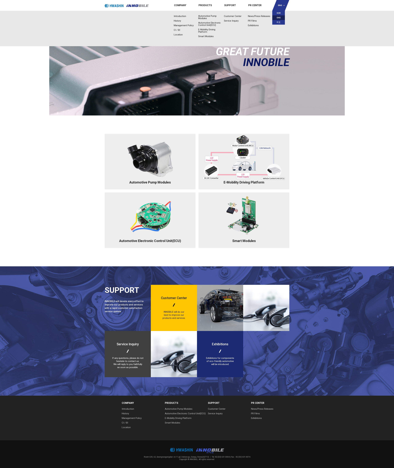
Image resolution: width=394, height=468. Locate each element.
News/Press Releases (259, 16)
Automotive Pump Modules (207, 17)
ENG (280, 5)
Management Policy (184, 25)
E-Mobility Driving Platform (206, 30)
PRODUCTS (205, 5)
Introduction (180, 16)
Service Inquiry (231, 20)
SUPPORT (230, 5)
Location (178, 34)
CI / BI (177, 30)
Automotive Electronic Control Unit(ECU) (209, 24)
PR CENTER (254, 5)
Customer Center (232, 16)
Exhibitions (253, 25)
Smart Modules (206, 36)
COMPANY (180, 5)
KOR (279, 13)
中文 (279, 22)
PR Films (252, 20)
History (177, 20)
